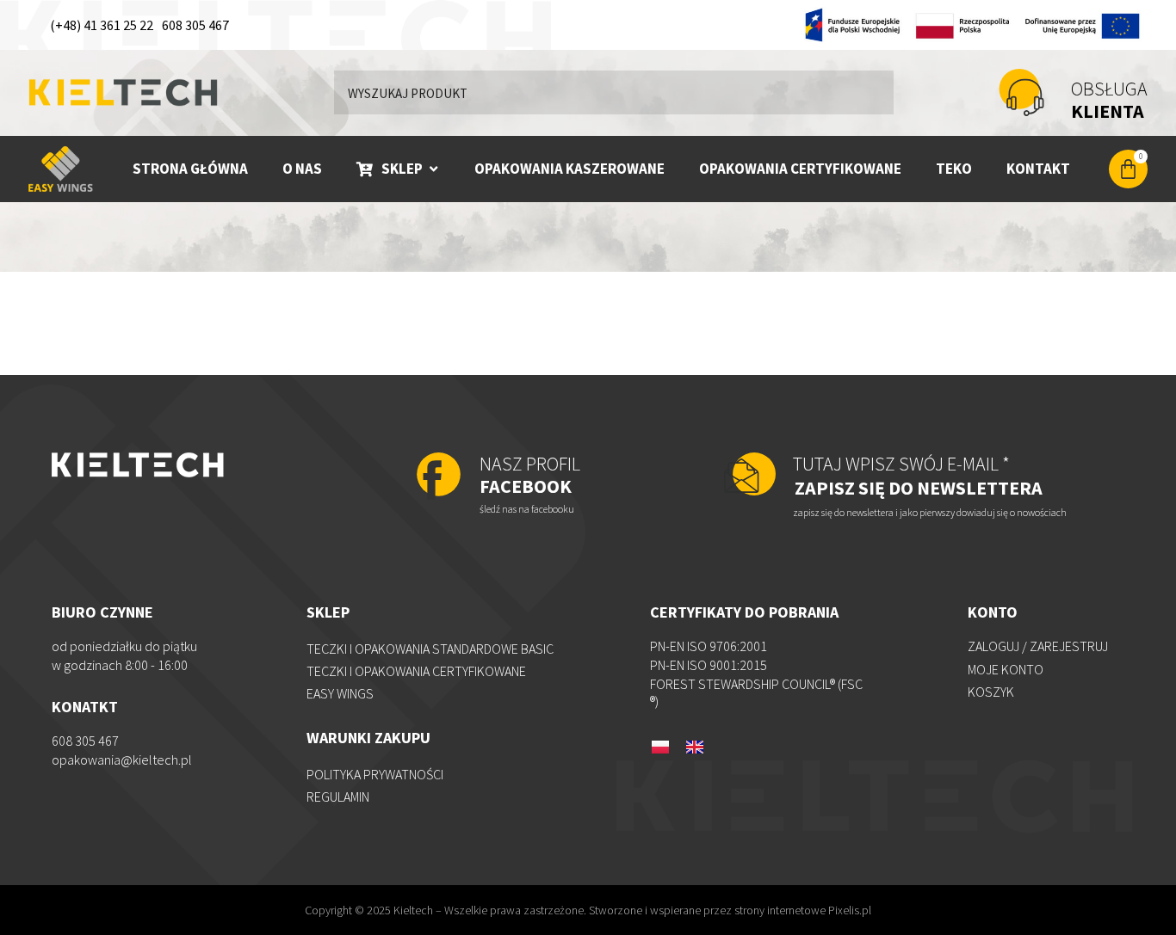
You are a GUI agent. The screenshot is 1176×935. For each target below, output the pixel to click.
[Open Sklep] (433, 169)
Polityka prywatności (374, 774)
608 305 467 (195, 25)
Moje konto (1005, 669)
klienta (1109, 100)
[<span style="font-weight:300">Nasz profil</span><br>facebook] (438, 476)
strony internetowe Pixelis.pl (802, 910)
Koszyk (991, 691)
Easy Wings (340, 693)
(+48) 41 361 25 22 (101, 25)
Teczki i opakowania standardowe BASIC (430, 648)
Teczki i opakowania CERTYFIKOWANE (416, 671)
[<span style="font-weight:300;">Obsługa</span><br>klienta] (1021, 92)
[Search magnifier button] (872, 92)
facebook (530, 475)
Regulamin (337, 796)
